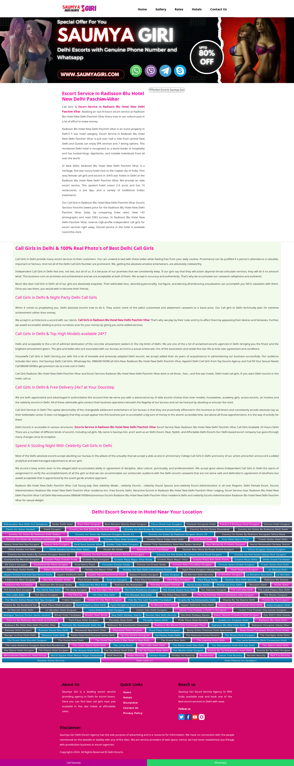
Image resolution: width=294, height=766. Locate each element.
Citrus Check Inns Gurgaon (166, 524)
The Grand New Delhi (173, 640)
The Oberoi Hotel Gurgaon (19, 650)
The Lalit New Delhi (242, 590)
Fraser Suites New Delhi (275, 564)
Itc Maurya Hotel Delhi (163, 605)
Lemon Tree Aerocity (230, 655)
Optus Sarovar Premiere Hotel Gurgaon (236, 615)
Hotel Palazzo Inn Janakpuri (241, 660)
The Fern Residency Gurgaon (141, 590)
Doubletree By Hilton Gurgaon (51, 564)
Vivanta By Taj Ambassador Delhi (197, 600)
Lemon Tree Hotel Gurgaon (151, 610)
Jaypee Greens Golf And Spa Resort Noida (28, 574)
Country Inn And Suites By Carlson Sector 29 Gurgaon (113, 554)
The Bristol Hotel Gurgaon (240, 635)
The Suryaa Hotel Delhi (86, 650)
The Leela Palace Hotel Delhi (89, 645)
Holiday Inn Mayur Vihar (99, 569)
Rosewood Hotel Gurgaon (127, 630)
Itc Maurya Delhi (278, 569)
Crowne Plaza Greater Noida (61, 559)
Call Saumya (74, 762)
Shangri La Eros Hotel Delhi (20, 635)
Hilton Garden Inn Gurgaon (59, 569)
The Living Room (123, 645)
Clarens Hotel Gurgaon (277, 524)
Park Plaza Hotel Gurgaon (84, 620)
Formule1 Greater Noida (116, 564)
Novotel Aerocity (256, 655)
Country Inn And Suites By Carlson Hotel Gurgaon (152, 529)
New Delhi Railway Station (126, 615)
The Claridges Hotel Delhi (275, 635)
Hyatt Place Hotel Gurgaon (56, 605)
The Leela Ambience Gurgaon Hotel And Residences (35, 645)
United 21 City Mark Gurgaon (104, 600)
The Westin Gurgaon (276, 595)
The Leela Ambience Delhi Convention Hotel (261, 640)
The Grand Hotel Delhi (71, 640)
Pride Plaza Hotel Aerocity (193, 620)
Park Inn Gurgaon (117, 580)
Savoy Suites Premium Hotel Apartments (210, 630)
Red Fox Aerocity (280, 655)
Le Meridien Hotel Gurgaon (61, 610)
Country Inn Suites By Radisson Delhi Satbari (35, 534)
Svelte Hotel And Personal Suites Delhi (93, 635)
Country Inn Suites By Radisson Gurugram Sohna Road (253, 534)
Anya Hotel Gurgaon (89, 524)
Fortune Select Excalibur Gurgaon (192, 564)
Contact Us (218, 9)
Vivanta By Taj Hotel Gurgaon (273, 650)
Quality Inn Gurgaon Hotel (233, 620)
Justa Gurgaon (171, 574)
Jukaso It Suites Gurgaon (144, 574)
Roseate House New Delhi (53, 630)
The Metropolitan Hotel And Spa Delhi (233, 645)
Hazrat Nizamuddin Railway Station (270, 544)
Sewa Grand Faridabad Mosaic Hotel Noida (264, 630)
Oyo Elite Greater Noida (57, 580)
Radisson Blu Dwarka (276, 580)
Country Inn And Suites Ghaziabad (209, 529)
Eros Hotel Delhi (203, 539)
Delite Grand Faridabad (276, 559)
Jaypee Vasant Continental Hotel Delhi (240, 605)
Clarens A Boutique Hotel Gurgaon (239, 524)
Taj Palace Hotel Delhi (167, 635)
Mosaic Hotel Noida (96, 615)
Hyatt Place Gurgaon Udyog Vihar (201, 569)
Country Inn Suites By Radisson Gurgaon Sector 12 (104, 534)
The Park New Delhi (103, 595)
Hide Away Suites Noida (20, 569)
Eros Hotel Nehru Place (235, 539)
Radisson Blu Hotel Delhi (273, 620)
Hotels (197, 9)
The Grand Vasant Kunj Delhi (179, 590)
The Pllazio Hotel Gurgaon (54, 650)
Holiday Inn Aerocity (183, 655)
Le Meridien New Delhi (259, 574)
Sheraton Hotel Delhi (53, 635)
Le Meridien (283, 574)
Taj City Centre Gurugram (135, 635)
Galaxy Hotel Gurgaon (57, 544)
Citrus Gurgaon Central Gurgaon (266, 549)
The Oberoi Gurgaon (46, 595)
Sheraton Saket (258, 585)
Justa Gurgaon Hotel (278, 605)
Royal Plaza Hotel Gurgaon (164, 630)
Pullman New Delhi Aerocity (241, 580)
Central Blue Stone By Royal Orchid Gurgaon (208, 549)
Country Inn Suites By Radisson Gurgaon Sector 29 (178, 534)
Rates (179, 9)
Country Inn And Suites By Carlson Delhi (93, 529)
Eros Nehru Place (85, 564)
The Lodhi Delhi (16, 595)
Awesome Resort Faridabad (153, 549)
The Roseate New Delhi (138, 595)
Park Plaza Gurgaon (178, 580)
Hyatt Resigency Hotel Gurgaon (129, 605)
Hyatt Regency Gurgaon (244, 569)
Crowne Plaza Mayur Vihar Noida (133, 559)
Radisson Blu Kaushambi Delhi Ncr (81, 625)
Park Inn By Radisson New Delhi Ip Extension (32, 620)
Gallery (160, 9)
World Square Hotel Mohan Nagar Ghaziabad (76, 655)
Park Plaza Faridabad (147, 580)
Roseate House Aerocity (51, 660)
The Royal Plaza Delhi (174, 595)
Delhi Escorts (115, 752)
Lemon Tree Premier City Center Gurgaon (262, 610)
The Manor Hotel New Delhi (188, 645)
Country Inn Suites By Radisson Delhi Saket (263, 529)
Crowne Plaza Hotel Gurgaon (120, 539)
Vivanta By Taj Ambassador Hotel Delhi (230, 650)
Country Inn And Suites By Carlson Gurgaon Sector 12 (39, 554)
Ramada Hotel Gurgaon (18, 630)
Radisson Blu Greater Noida (56, 585)
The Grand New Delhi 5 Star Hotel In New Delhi (122, 640)
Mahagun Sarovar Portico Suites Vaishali (27, 615)
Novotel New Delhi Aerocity (161, 615)
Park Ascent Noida (88, 580)
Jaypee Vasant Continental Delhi (106, 574)
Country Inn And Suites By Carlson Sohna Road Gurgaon (189, 554)
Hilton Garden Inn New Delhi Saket (69, 549)
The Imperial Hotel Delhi (211, 640)
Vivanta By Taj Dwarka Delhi (239, 600)
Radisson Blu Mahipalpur (129, 585)
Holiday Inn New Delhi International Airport (147, 569)
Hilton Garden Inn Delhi (22, 549)
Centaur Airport (158, 655)
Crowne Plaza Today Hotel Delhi (165, 539)
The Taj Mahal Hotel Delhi (119, 650)
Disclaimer (130, 702)
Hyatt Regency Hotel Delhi (91, 605)
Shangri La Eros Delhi (229, 585)
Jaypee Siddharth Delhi (70, 574)
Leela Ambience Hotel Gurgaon (106, 610)
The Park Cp (75, 595)
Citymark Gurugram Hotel (201, 524)
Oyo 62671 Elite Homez (277, 615)
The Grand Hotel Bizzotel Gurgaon (27, 640)
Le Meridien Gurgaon (230, 574)
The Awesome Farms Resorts (202, 635)
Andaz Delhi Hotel (62, 524)
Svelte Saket (281, 585)
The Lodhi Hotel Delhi (152, 645)
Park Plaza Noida (208, 580)
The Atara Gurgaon (76, 590)
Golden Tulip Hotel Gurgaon (122, 544)
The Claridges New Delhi (106, 590)
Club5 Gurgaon (52, 529)
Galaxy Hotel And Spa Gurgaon (22, 544)
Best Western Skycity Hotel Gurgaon (126, 524)
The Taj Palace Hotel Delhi (153, 650)
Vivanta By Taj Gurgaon (275, 600)
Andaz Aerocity (136, 655)
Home (143, 9)
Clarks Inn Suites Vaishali (20, 529)
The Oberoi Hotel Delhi (275, 645)
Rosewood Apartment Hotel (90, 630)
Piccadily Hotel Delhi (121, 620)
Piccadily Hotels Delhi (155, 620)
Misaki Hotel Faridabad (68, 615)
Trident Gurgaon (71, 600)
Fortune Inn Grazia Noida (151, 564)
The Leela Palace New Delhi (274, 590)
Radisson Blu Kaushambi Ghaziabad (128, 625)
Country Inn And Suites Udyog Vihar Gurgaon (260, 554)
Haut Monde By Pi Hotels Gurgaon (225, 544)
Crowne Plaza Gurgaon (96, 559)
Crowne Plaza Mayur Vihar (173, 559)
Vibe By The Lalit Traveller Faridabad (149, 600)
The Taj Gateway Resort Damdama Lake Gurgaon (225, 595)
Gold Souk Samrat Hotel (88, 544)
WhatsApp (220, 762)
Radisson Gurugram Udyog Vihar (270, 625)
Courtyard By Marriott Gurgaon (22, 559)
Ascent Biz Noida (113, 549)
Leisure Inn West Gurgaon (20, 580)
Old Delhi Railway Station (195, 615)
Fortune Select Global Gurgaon (236, 564)
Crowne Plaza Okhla (246, 559)
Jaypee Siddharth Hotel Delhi (197, 605)
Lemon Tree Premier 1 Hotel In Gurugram (203, 610)
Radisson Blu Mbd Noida (93, 585)
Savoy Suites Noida (198, 585)
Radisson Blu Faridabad (18, 585)
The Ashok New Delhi (48, 590)
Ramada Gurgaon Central (165, 585)
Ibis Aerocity (207, 655)
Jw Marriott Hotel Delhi (21, 610)
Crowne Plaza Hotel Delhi (79, 539)
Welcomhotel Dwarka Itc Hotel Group (25, 655)
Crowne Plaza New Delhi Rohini (211, 559)
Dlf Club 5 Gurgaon (16, 564)
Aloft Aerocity (115, 655)
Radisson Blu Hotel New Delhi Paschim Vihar (30, 625)
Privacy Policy (133, 713)
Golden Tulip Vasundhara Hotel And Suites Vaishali (172, 544)
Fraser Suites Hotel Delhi (273, 539)
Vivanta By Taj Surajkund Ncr (20, 605)
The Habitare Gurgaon (213, 590)
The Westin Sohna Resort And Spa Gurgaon (30, 600)
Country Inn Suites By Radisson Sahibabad (30, 539)
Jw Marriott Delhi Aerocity (198, 574)
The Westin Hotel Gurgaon (188, 650)
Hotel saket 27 (144, 660)
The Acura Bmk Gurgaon (18, 590)
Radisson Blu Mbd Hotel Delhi (229, 625)
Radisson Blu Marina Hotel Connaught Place (180, 625)
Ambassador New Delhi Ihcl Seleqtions (26, 524)
